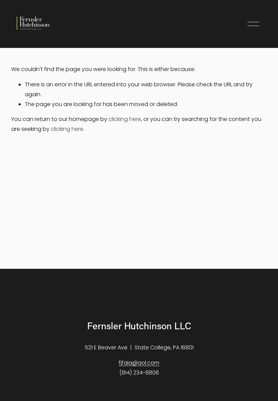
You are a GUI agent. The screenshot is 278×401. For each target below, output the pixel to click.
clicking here (124, 119)
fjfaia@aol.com (139, 363)
